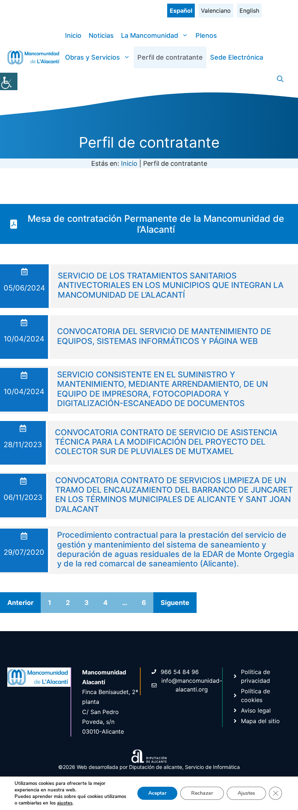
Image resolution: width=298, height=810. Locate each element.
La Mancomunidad (149, 35)
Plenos (206, 35)
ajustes (64, 803)
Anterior (20, 602)
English (249, 10)
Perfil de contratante (170, 57)
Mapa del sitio (260, 721)
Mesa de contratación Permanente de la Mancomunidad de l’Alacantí (156, 224)
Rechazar (202, 793)
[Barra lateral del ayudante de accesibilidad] (8, 81)
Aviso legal (256, 710)
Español (181, 10)
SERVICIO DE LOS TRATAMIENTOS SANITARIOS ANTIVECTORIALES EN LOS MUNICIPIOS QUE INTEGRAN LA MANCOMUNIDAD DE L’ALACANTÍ (170, 285)
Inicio (73, 35)
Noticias (101, 35)
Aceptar (157, 793)
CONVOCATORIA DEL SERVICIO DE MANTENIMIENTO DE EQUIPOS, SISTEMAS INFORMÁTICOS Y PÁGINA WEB (164, 335)
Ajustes (246, 793)
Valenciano (216, 10)
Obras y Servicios (92, 57)
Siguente (175, 602)
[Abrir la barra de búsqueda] (280, 79)
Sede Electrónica (236, 57)
